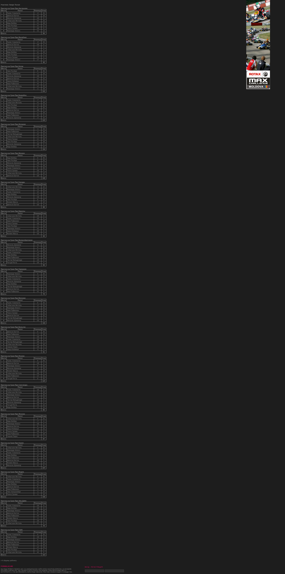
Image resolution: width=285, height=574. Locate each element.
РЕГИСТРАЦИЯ (97, 567)
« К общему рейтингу (9, 560)
